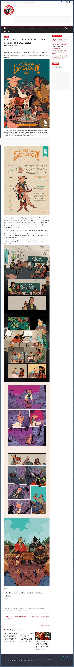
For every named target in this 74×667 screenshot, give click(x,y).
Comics (9, 28)
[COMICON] (8, 6)
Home (29, 659)
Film (37, 659)
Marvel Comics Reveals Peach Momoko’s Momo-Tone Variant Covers (59, 52)
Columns (55, 28)
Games (33, 28)
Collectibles (39, 28)
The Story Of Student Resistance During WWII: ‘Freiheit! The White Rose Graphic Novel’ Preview (10, 637)
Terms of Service (67, 659)
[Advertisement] (42, 19)
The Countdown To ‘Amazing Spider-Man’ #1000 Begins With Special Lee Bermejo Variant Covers (42, 645)
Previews (17, 610)
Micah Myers (12, 610)
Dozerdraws (38, 608)
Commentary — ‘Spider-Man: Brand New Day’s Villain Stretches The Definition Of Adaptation (28, 2)
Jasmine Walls (44, 608)
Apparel (50, 659)
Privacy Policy (60, 659)
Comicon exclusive (28, 608)
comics (33, 608)
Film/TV (16, 28)
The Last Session (23, 610)
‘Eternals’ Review (45, 625)
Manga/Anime (24, 28)
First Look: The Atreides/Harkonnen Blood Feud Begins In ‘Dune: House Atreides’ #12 (26, 618)
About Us (6, 31)
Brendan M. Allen (18, 608)
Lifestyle (47, 28)
